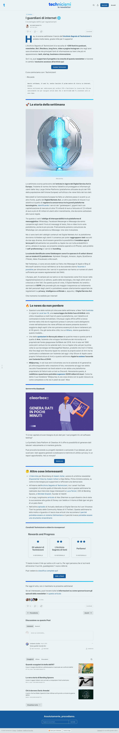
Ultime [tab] (37, 659)
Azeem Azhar (59, 476)
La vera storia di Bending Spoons (40, 678)
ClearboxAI (40, 389)
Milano (69, 330)
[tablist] (33, 626)
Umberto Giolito (35, 643)
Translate (30, 14)
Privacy (14, 730)
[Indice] (2, 366)
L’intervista (33, 476)
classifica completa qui (47, 571)
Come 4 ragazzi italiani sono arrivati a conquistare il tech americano (47, 680)
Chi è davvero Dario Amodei (37, 691)
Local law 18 (44, 313)
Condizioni (19, 730)
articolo (51, 497)
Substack (99, 730)
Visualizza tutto (32, 705)
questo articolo (54, 594)
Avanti (87, 613)
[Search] (93, 5)
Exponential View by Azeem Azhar (44, 479)
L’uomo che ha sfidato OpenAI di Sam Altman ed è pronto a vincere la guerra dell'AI (50, 694)
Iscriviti (104, 5)
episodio (41, 507)
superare (61, 374)
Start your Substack (55, 730)
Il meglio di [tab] (30, 659)
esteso (82, 356)
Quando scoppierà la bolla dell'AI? (40, 664)
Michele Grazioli (44, 494)
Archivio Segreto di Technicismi (76, 36)
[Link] (23, 104)
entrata (90, 310)
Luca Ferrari (72, 491)
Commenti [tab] (30, 626)
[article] (59, 668)
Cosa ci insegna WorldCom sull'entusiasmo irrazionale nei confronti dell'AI (49, 667)
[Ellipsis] (92, 643)
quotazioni (42, 337)
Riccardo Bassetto (35, 25)
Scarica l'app (66, 730)
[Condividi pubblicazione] (98, 5)
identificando (43, 205)
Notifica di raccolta (28, 730)
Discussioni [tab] (44, 659)
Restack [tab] (37, 626)
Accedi (113, 5)
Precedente (34, 613)
